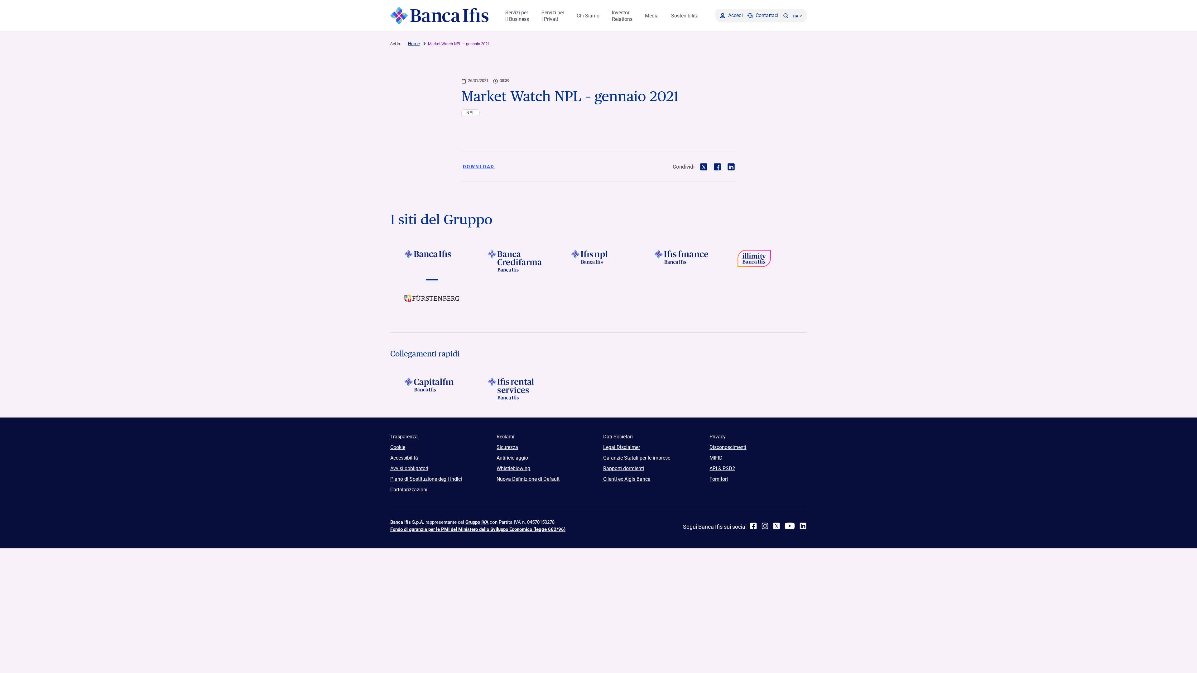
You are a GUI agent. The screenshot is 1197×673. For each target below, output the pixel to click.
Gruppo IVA (476, 522)
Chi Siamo (588, 16)
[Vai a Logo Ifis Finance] (681, 260)
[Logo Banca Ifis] (439, 15)
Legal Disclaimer (621, 447)
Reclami (505, 437)
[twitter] (776, 526)
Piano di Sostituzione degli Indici (426, 479)
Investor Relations (622, 16)
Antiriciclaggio (512, 458)
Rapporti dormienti (623, 468)
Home (414, 43)
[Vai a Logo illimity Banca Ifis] (765, 260)
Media (652, 16)
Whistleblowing (513, 468)
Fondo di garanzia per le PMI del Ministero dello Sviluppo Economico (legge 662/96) (477, 529)
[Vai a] (598, 260)
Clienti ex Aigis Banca (627, 479)
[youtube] (789, 526)
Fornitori (718, 479)
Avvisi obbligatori (409, 468)
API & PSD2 (722, 468)
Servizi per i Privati (552, 16)
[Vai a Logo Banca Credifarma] (515, 260)
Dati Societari (618, 437)
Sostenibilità (685, 16)
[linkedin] (803, 526)
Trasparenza (404, 437)
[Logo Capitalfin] (432, 388)
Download (479, 166)
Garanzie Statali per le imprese (636, 458)
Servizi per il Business (517, 16)
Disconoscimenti (727, 447)
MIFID (716, 458)
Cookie (397, 447)
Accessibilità (404, 458)
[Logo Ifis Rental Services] (515, 388)
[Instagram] (765, 526)
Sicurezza (507, 447)
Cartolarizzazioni (408, 490)
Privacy (717, 437)
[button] (785, 15)
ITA (795, 16)
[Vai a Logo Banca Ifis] (432, 260)
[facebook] (753, 526)
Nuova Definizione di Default (528, 479)
